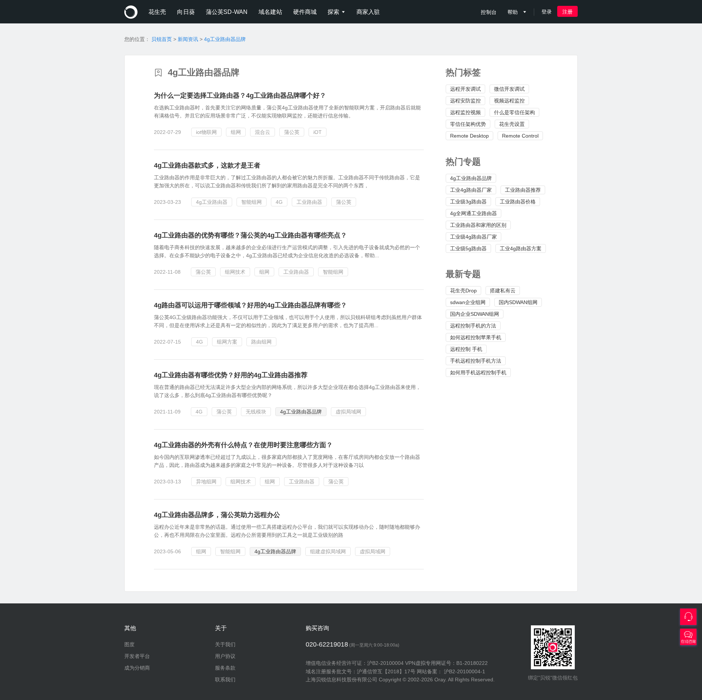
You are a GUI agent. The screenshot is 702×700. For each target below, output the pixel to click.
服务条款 (225, 668)
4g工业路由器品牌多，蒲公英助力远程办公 (217, 515)
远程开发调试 (465, 89)
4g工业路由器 (211, 202)
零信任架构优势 (468, 124)
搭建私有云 (503, 290)
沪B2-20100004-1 (464, 671)
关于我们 (225, 644)
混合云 (262, 132)
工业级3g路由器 (468, 202)
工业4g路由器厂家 (471, 190)
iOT (317, 132)
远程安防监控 (465, 101)
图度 (129, 644)
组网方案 (227, 342)
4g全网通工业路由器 (473, 213)
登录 (546, 12)
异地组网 (206, 481)
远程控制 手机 (466, 349)
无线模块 (256, 412)
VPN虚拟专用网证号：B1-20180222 (446, 663)
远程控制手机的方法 (473, 326)
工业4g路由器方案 (520, 248)
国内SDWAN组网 (518, 302)
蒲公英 (291, 132)
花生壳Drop (463, 290)
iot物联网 (206, 132)
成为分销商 (137, 668)
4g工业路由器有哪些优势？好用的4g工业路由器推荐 (230, 375)
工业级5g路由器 (468, 248)
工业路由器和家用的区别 (478, 225)
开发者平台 (137, 656)
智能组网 (251, 202)
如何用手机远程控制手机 (478, 372)
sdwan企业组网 (468, 302)
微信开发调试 (509, 89)
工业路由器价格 (518, 202)
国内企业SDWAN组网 (474, 314)
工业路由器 (309, 202)
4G (279, 202)
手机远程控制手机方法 (475, 361)
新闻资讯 (188, 39)
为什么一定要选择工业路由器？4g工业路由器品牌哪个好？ (240, 95)
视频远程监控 (509, 101)
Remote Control (520, 136)
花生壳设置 (512, 124)
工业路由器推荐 (523, 190)
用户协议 (225, 656)
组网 (236, 132)
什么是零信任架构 (514, 112)
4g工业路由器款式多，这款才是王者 (207, 165)
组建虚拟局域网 (328, 551)
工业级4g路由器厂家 (473, 237)
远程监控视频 (465, 112)
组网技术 (235, 272)
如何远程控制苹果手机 (475, 337)
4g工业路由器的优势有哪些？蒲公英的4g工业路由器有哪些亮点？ (250, 235)
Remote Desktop (469, 136)
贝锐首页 (161, 39)
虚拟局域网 (348, 412)
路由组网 (261, 342)
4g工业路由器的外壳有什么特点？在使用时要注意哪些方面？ (243, 445)
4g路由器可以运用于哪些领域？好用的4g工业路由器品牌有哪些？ (250, 305)
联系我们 (225, 679)
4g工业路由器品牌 (225, 39)
